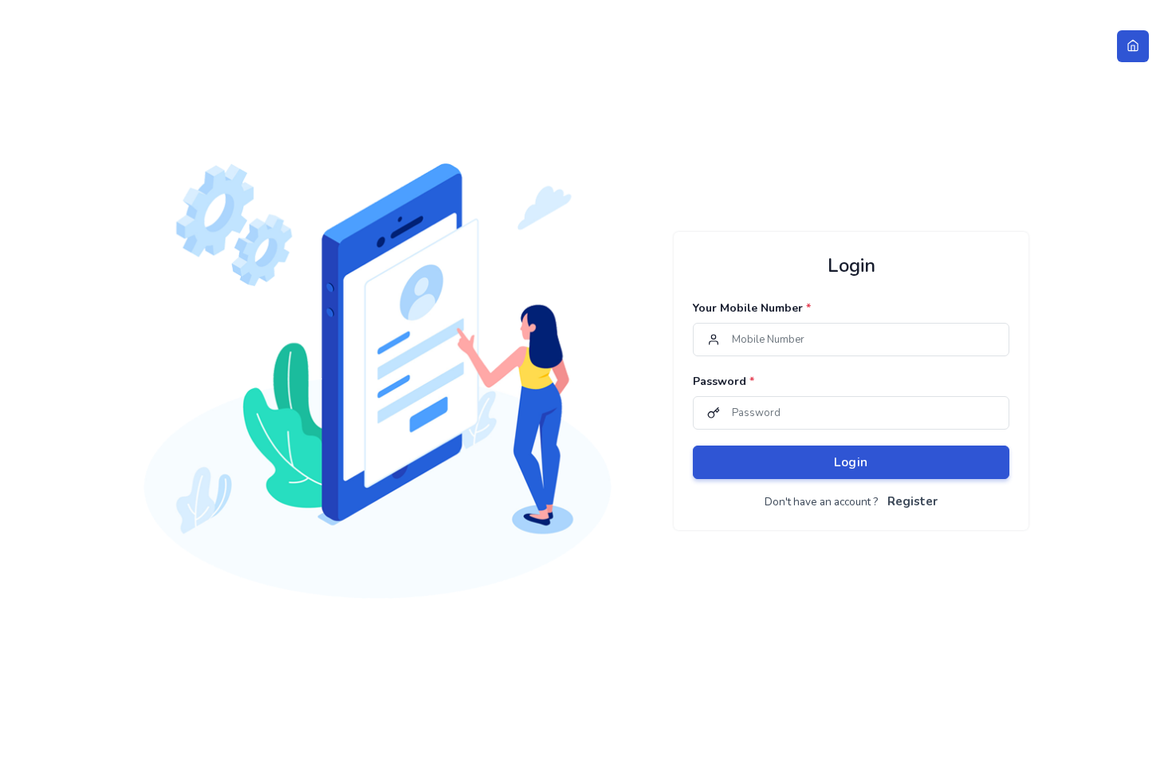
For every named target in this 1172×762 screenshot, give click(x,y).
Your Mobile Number (752, 308)
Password (723, 381)
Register (912, 501)
